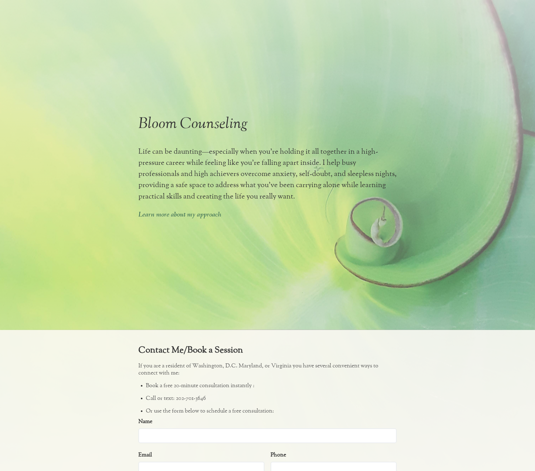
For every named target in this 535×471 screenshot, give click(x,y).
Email (145, 455)
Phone (278, 455)
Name (145, 421)
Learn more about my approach (179, 215)
